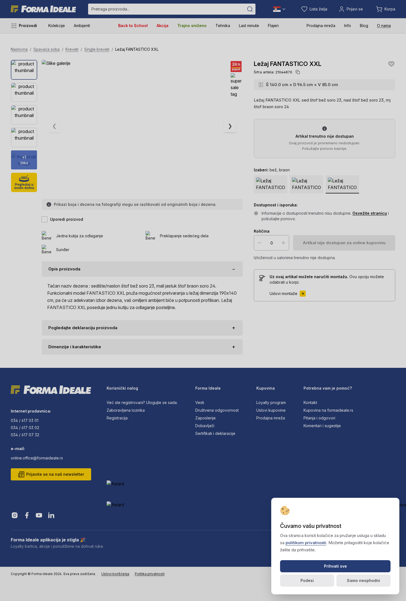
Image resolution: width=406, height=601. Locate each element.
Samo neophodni (363, 580)
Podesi (307, 580)
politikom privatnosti (306, 542)
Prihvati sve (335, 566)
